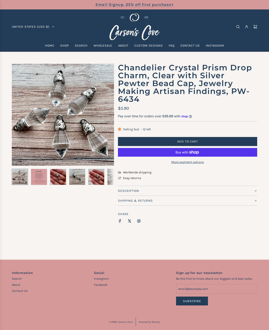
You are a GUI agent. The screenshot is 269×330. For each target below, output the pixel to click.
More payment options (187, 162)
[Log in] (246, 26)
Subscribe (192, 301)
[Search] (238, 26)
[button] (15, 114)
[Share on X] (129, 222)
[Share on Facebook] (120, 222)
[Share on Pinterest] (138, 222)
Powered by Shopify (149, 322)
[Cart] (255, 26)
